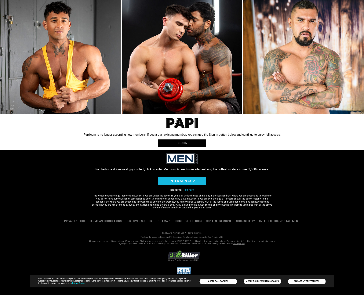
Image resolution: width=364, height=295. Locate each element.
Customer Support (140, 221)
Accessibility (245, 221)
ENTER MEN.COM (182, 181)
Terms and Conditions (105, 221)
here (146, 241)
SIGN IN (182, 143)
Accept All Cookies (218, 281)
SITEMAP (164, 221)
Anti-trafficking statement (279, 221)
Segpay (242, 244)
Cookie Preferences (187, 221)
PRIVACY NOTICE (75, 221)
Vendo (236, 244)
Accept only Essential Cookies (262, 281)
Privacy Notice (78, 283)
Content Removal (219, 221)
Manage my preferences (306, 281)
